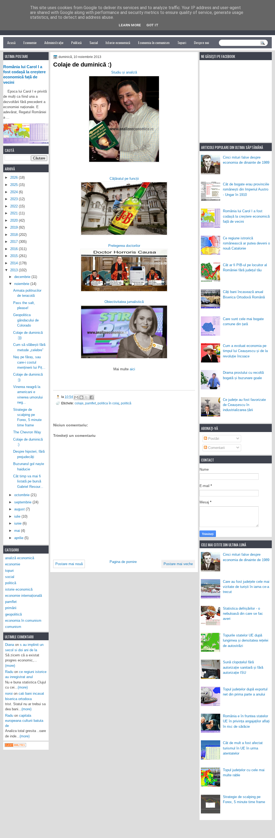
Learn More (130, 25)
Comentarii (216, 448)
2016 (14, 249)
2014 (14, 263)
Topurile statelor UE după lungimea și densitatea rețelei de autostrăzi (245, 640)
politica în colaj (108, 403)
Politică (76, 42)
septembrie (23, 502)
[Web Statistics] (15, 746)
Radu (9, 672)
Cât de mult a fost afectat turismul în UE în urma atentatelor (243, 748)
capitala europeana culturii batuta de (24, 720)
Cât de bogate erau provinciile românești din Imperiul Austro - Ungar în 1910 (246, 189)
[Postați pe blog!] (81, 397)
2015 (14, 256)
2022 (14, 206)
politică (126, 403)
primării (10, 608)
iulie (17, 516)
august (20, 509)
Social (93, 42)
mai (17, 531)
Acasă (11, 42)
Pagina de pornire (123, 562)
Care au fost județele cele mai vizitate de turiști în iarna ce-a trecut (246, 587)
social (9, 577)
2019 (14, 227)
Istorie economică (118, 42)
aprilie (19, 538)
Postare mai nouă (69, 564)
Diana (9, 645)
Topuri (181, 42)
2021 (14, 213)
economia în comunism (23, 621)
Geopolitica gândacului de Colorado (26, 320)
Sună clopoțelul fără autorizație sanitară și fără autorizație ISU (243, 667)
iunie (18, 523)
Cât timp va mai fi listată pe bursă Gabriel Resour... (28, 481)
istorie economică (18, 589)
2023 (14, 199)
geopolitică (13, 614)
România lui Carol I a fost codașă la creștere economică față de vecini (246, 216)
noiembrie (22, 284)
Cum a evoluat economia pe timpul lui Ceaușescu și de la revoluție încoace (245, 351)
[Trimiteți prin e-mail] (76, 397)
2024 (14, 192)
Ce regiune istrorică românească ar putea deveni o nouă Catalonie (246, 243)
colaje (79, 403)
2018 (14, 235)
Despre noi (201, 42)
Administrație (53, 42)
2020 (14, 220)
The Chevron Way (27, 432)
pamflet (90, 403)
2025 (14, 185)
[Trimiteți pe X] (86, 397)
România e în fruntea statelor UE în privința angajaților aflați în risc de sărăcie (246, 721)
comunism (13, 627)
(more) (10, 666)
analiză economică (19, 558)
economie (12, 564)
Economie (30, 42)
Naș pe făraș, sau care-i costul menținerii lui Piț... (29, 362)
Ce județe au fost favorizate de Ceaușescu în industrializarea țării (244, 405)
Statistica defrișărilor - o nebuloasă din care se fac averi (243, 613)
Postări (213, 439)
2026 (14, 177)
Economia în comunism (153, 42)
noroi (9, 693)
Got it (152, 25)
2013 (14, 270)
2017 (14, 242)
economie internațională (23, 596)
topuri (9, 571)
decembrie (22, 277)
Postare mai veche (178, 564)
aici (132, 369)
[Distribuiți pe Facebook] (91, 397)
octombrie (22, 495)
